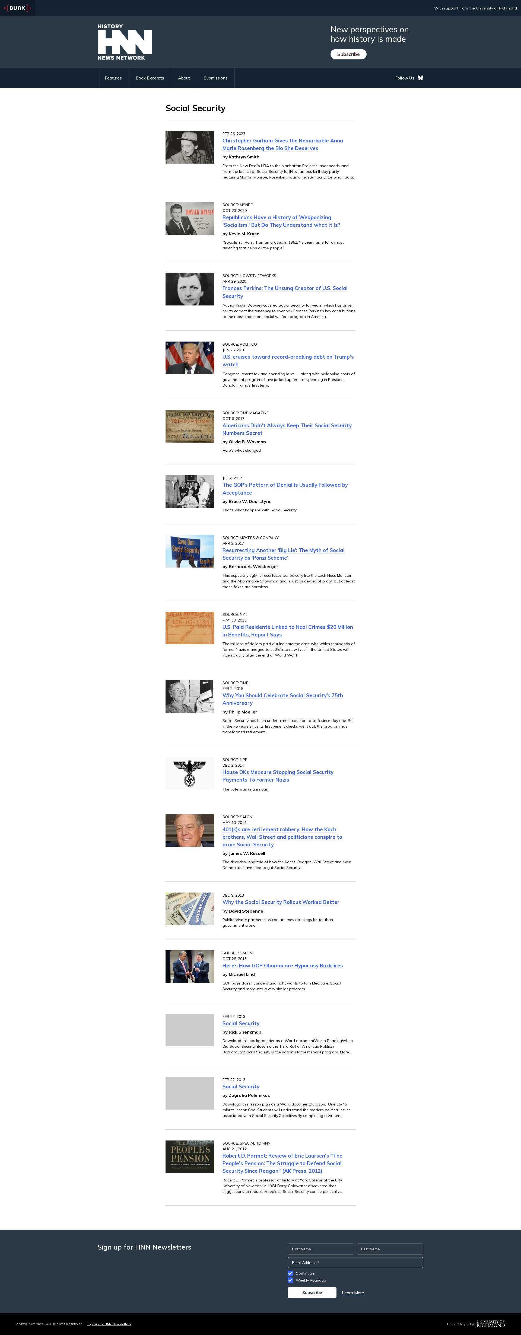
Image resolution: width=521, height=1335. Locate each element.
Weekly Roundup (311, 1280)
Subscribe (348, 54)
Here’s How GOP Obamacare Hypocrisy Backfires (283, 965)
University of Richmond (496, 8)
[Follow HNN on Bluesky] (420, 78)
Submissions (216, 78)
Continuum (305, 1273)
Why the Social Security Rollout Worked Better (281, 902)
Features (113, 78)
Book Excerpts (150, 78)
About (184, 78)
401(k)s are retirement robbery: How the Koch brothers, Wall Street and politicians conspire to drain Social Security (282, 837)
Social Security (241, 1023)
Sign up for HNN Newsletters (109, 1324)
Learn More (353, 1292)
